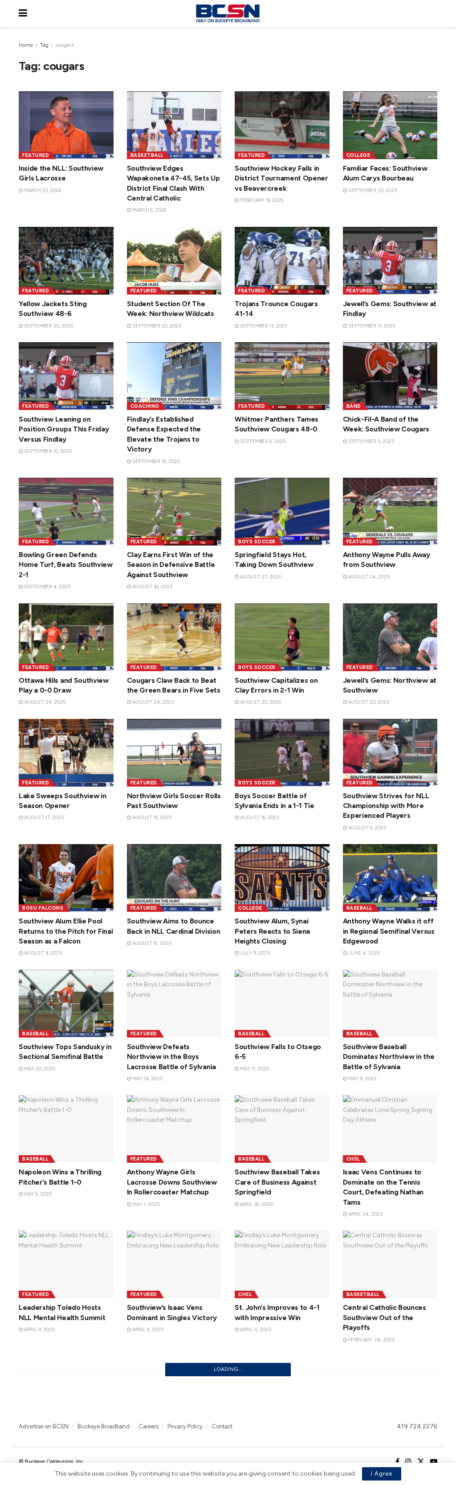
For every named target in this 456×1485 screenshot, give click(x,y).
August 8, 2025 (151, 943)
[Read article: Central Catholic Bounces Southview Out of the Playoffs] (390, 1264)
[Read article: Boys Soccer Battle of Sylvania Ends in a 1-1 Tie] (282, 753)
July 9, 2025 (254, 953)
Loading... (228, 1369)
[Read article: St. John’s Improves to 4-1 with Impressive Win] (282, 1264)
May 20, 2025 (39, 1069)
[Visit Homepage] (227, 13)
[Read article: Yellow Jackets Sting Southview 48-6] (66, 261)
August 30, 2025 (151, 587)
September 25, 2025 (372, 190)
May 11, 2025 (254, 1069)
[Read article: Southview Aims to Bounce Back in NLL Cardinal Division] (174, 878)
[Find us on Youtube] (433, 1461)
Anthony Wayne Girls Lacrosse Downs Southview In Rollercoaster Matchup (172, 1182)
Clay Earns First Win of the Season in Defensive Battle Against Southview (171, 564)
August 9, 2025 (366, 828)
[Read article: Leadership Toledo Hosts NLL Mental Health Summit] (66, 1264)
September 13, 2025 (263, 326)
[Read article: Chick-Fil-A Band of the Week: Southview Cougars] (390, 376)
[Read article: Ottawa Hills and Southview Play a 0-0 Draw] (66, 637)
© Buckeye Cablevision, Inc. (52, 1461)
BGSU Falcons (42, 908)
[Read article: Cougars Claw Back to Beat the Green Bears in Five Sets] (174, 637)
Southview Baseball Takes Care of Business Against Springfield (277, 1182)
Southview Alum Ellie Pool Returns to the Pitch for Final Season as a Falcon (66, 931)
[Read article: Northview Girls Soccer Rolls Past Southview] (174, 753)
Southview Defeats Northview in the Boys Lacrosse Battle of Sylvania (171, 1056)
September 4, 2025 (46, 587)
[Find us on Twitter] (420, 1461)
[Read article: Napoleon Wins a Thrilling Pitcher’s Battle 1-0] (66, 1129)
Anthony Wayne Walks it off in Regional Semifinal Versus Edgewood (389, 931)
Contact (222, 1426)
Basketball (147, 155)
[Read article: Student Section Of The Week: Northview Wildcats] (174, 261)
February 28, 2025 (371, 1340)
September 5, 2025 (370, 441)
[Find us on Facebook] (397, 1461)
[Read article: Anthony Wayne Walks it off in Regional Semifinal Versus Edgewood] (390, 878)
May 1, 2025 (145, 1204)
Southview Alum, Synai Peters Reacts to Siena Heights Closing (272, 931)
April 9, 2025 (39, 1330)
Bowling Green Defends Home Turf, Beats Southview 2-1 (66, 564)
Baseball (359, 908)
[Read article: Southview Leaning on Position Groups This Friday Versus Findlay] (66, 376)
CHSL (353, 1159)
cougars (65, 45)
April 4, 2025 (147, 1330)
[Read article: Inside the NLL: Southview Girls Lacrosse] (66, 125)
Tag (44, 45)
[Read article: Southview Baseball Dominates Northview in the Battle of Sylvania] (390, 1004)
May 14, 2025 (147, 1079)
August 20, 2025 (260, 702)
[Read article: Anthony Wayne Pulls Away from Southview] (390, 512)
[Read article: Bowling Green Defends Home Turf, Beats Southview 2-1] (66, 512)
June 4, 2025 (363, 953)
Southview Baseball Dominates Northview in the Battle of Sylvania (389, 1056)
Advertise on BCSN (44, 1426)
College (358, 155)
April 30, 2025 (256, 1204)
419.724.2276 (417, 1426)
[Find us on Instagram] (408, 1461)
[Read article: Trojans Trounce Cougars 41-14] (282, 261)
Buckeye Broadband (103, 1426)
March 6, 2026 (148, 210)
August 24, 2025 (368, 577)
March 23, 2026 (42, 190)
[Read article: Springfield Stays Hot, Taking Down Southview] (282, 512)
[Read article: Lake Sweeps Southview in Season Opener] (66, 753)
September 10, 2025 (47, 451)
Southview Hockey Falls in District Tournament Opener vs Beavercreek (281, 178)
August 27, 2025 (260, 577)
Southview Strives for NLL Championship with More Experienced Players (386, 806)
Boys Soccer (257, 542)
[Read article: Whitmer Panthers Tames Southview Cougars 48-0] (282, 376)
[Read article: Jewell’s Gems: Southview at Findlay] (390, 261)
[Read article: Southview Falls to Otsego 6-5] (282, 1004)
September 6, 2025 (262, 441)
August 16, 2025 (151, 817)
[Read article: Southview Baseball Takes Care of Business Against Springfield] (282, 1129)
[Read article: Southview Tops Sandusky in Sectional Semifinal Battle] (66, 1004)
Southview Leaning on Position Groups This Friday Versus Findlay (64, 429)
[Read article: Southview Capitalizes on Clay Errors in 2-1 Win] (282, 637)
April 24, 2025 (365, 1214)
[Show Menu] (23, 13)
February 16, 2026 (261, 200)
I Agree (381, 1473)
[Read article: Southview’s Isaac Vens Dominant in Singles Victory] (174, 1264)
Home (26, 45)
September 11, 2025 (371, 326)
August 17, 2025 (43, 817)
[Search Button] (432, 13)
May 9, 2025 (361, 1079)
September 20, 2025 (48, 326)
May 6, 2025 (37, 1194)
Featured (35, 155)
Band (353, 406)
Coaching (144, 406)
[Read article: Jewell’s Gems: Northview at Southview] (390, 637)
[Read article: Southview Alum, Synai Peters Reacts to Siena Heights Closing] (282, 878)
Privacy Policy (185, 1426)
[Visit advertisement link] (228, 1399)
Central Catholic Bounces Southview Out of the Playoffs (384, 1317)
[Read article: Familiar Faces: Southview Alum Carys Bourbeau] (390, 125)
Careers (148, 1426)
